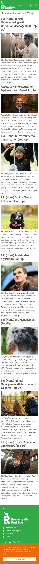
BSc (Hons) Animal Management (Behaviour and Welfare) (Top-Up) (18, 384)
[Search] (30, 5)
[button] (36, 5)
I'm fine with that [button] (19, 559)
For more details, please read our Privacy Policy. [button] (17, 553)
